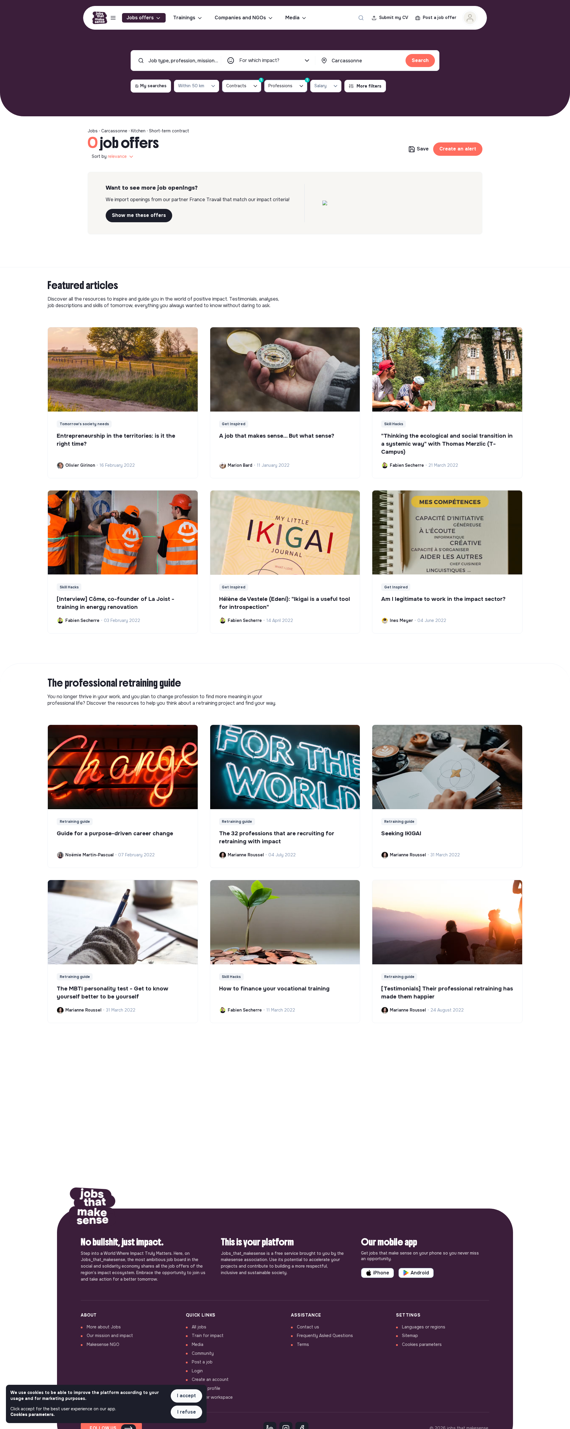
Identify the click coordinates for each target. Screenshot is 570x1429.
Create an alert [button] (457, 149)
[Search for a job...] (361, 17)
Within (191, 85)
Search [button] (420, 60)
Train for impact (208, 1335)
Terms (303, 1344)
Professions (287, 84)
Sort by (109, 156)
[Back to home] (92, 1208)
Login (197, 1371)
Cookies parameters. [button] (32, 1414)
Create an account (210, 1379)
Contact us (308, 1327)
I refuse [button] (186, 1412)
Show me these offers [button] (139, 215)
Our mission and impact (110, 1335)
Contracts (243, 84)
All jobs (199, 1327)
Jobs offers (140, 18)
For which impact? (259, 60)
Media (292, 18)
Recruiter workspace (212, 1397)
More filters (369, 86)
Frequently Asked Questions (325, 1335)
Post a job (202, 1362)
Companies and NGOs (240, 18)
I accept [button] (186, 1396)
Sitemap (410, 1335)
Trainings (184, 18)
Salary (320, 85)
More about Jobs (104, 1327)
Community (203, 1353)
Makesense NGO (103, 1344)
